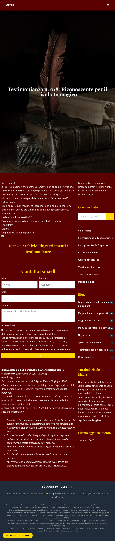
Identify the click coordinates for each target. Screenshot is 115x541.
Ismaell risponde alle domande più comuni (94, 304)
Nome (4, 278)
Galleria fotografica (88, 259)
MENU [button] (10, 5)
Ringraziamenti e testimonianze (95, 237)
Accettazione (8, 325)
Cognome (44, 278)
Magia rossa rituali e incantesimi (95, 327)
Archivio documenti (88, 252)
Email (4, 291)
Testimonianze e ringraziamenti (95, 349)
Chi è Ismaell (84, 230)
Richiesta (6, 305)
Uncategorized (86, 357)
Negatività (84, 335)
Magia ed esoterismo (89, 320)
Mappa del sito (86, 281)
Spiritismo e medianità (90, 342)
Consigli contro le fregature (93, 245)
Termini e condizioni (89, 274)
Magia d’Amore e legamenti (93, 313)
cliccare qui (50, 493)
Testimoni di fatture (89, 267)
